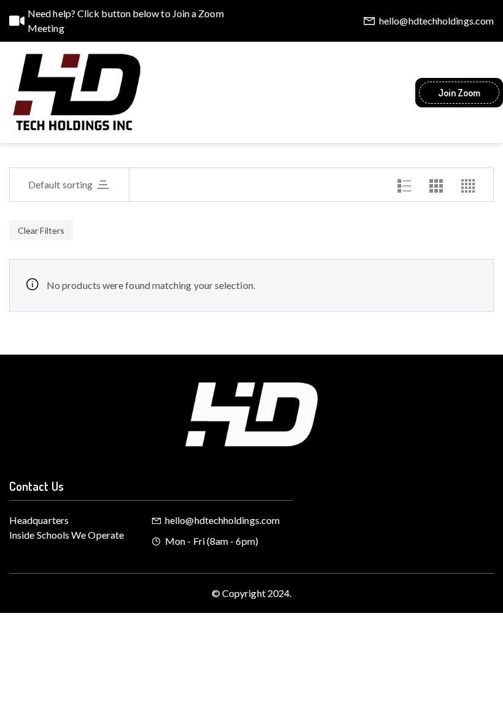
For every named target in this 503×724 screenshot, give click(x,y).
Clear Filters (41, 230)
